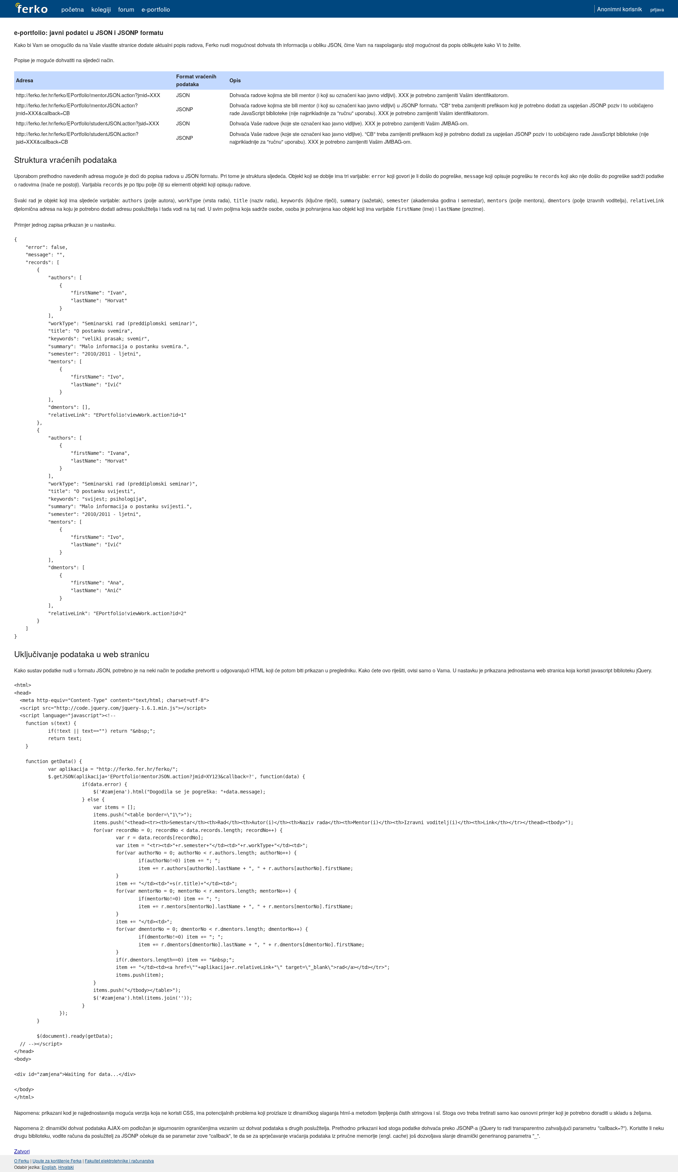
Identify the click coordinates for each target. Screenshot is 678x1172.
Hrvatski (66, 1167)
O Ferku (21, 1161)
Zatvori (22, 1151)
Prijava (657, 9)
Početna (72, 9)
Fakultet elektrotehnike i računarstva (119, 1161)
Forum (126, 9)
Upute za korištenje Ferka (57, 1161)
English (49, 1167)
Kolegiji (101, 9)
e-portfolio (156, 9)
